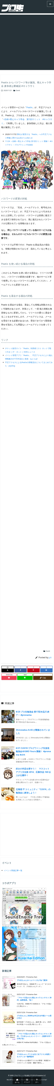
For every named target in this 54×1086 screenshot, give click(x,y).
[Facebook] (20, 670)
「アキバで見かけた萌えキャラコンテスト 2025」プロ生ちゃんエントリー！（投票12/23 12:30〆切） (34, 1036)
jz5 (50, 657)
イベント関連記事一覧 (13, 870)
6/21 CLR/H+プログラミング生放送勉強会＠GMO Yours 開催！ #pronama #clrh (33, 751)
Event (18, 90)
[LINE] (25, 678)
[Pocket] (9, 678)
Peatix (29, 107)
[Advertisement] (27, 42)
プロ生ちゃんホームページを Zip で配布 (32, 980)
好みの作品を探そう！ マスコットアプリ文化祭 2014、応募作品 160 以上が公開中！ (33, 772)
